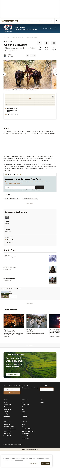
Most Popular (7, 406)
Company (25, 421)
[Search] (57, 21)
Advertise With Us (27, 429)
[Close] (50, 456)
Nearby (6, 413)
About (23, 424)
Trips (41, 399)
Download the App (46, 389)
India (10, 293)
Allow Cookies (45, 463)
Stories (23, 402)
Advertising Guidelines (28, 431)
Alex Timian (10, 56)
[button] (39, 43)
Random (6, 411)
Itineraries (24, 406)
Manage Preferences (33, 463)
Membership (7, 424)
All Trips (42, 402)
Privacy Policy (32, 189)
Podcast (24, 413)
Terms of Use (38, 189)
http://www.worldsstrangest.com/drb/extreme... (25, 89)
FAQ (23, 426)
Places (6, 399)
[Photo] (52, 258)
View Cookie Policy (19, 460)
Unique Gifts (7, 433)
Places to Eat (7, 409)
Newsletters (25, 416)
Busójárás (29, 331)
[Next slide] (56, 74)
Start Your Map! (47, 28)
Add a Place (7, 416)
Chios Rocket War (9, 331)
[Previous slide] (4, 74)
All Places (6, 402)
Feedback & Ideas (9, 426)
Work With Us (7, 436)
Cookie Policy (25, 436)
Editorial (24, 399)
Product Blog (7, 431)
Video (23, 411)
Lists (23, 409)
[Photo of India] (5, 294)
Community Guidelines (10, 429)
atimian (7, 223)
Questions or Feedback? (30, 449)
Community (7, 421)
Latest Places (7, 404)
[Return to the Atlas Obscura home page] (10, 21)
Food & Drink (25, 404)
